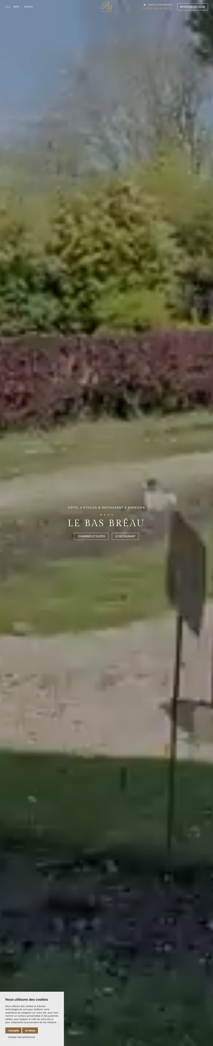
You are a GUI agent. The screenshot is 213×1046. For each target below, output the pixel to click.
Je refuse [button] (30, 1030)
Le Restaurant (125, 536)
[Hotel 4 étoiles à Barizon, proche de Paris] (106, 7)
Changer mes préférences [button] (21, 1037)
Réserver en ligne (192, 7)
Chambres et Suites (91, 536)
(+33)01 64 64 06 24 (157, 8)
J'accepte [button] (13, 1030)
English (28, 6)
